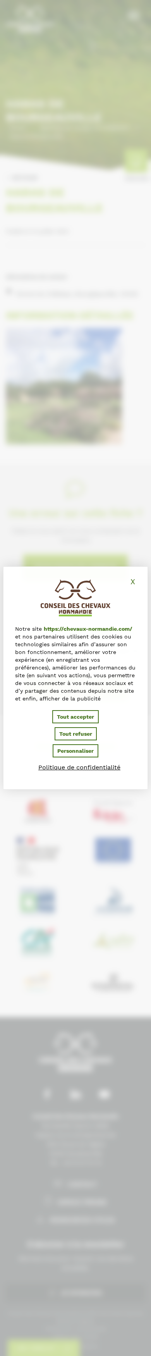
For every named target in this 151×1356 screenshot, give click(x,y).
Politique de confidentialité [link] (79, 767)
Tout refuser (75, 734)
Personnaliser (75, 751)
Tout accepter (75, 717)
